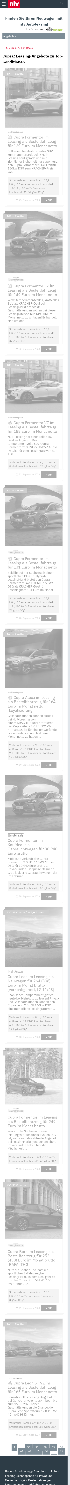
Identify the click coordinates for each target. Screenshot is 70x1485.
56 (28, 1447)
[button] (14, 4)
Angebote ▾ (9, 36)
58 (45, 1447)
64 (46, 1451)
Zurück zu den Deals (20, 47)
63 (38, 1451)
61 (21, 1451)
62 (30, 1451)
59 (53, 1447)
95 (61, 1451)
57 (37, 1447)
